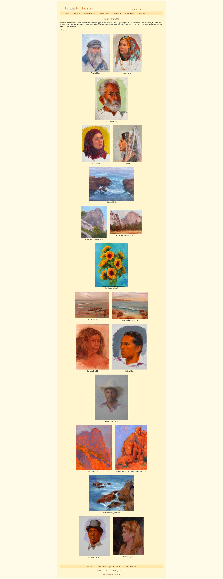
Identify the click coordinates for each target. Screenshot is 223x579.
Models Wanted (129, 13)
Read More (65, 30)
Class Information (104, 13)
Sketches (133, 566)
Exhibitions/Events (89, 13)
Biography (77, 13)
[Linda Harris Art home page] (77, 10)
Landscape (107, 566)
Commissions (117, 13)
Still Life (97, 566)
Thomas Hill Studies (120, 566)
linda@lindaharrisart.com (140, 10)
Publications (141, 13)
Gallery (67, 13)
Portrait (89, 566)
